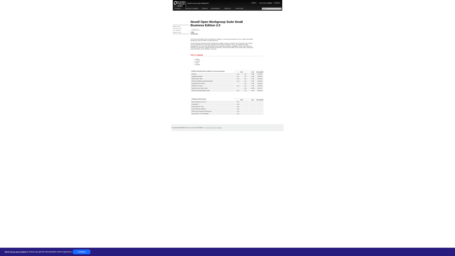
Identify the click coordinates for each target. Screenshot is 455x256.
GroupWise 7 (195, 104)
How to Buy (239, 8)
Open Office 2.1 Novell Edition (200, 113)
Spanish (197, 64)
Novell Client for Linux (197, 106)
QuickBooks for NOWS (198, 83)
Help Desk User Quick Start (199, 88)
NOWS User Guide (196, 86)
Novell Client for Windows (198, 109)
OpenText (205, 3)
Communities (215, 8)
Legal (212, 127)
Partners (205, 8)
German (197, 61)
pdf (245, 74)
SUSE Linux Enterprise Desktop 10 (201, 111)
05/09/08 (259, 76)
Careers (207, 127)
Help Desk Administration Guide (200, 90)
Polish (197, 63)
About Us (227, 8)
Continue (81, 252)
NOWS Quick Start (196, 78)
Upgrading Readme (197, 76)
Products (178, 8)
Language (219, 127)
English (197, 59)
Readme (193, 74)
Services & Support (191, 8)
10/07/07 (259, 88)
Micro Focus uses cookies (16, 252)
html (238, 74)
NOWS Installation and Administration (202, 81)
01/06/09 (259, 74)
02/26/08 (259, 83)
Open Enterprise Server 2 (198, 102)
